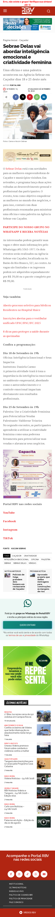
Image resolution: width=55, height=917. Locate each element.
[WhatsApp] (37, 97)
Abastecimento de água (13, 725)
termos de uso (15, 635)
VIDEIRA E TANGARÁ (11, 788)
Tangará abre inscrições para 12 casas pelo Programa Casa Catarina (18, 764)
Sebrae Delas (14, 168)
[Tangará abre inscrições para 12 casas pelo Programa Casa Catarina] (44, 763)
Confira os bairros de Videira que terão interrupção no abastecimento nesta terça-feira (18, 731)
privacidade (30, 635)
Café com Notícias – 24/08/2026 (14, 807)
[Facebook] (16, 97)
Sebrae (7, 563)
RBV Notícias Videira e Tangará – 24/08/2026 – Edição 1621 (16, 793)
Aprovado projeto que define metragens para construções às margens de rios (43, 582)
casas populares (11, 759)
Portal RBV (15, 85)
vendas (32, 563)
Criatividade (30, 555)
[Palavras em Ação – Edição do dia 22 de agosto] (44, 822)
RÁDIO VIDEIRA (9, 776)
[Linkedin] (44, 97)
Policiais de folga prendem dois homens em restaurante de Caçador (19, 581)
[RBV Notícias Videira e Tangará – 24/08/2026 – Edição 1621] (44, 792)
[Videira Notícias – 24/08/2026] (44, 779)
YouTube (9, 512)
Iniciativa (8, 712)
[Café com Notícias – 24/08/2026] (44, 808)
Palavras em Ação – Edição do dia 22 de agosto (19, 821)
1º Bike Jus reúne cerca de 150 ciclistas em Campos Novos (19, 715)
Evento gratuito (11, 743)
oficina (35, 559)
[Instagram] (19, 874)
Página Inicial (10, 40)
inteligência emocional (16, 559)
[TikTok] (27, 874)
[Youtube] (44, 874)
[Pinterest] (30, 97)
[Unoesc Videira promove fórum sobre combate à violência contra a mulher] (44, 748)
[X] (23, 97)
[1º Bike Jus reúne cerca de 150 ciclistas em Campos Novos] (44, 716)
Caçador (23, 40)
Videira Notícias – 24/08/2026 (19, 778)
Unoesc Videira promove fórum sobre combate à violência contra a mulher (16, 748)
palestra (45, 559)
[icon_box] (27, 913)
